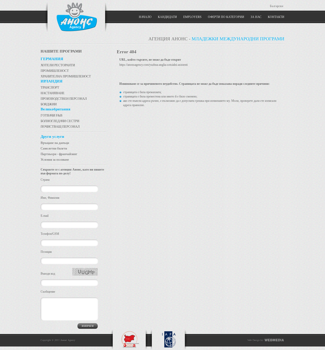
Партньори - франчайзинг (59, 154)
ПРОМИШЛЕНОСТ (55, 71)
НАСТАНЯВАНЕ (52, 93)
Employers (192, 17)
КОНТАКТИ (276, 17)
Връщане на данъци (55, 143)
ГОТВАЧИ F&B (51, 115)
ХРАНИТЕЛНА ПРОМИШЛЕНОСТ (66, 76)
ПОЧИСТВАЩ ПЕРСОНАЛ (60, 126)
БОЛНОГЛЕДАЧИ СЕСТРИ (60, 121)
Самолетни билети (54, 148)
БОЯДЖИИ (49, 104)
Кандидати (167, 17)
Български (276, 6)
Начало (145, 17)
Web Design (254, 340)
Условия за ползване (55, 159)
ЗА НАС (256, 17)
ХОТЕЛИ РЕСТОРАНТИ (58, 65)
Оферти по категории (226, 17)
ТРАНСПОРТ (50, 87)
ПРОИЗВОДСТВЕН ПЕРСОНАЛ (64, 99)
